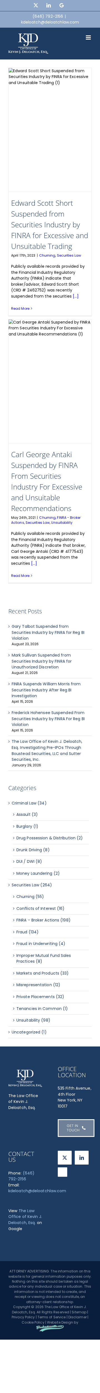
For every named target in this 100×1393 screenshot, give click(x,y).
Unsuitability (61, 522)
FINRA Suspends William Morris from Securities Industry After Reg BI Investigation (46, 690)
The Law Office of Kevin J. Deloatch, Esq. (25, 1216)
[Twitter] (65, 1158)
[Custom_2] (62, 1172)
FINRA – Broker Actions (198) (43, 920)
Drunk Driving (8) (33, 850)
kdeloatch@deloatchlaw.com (50, 22)
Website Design (60, 1322)
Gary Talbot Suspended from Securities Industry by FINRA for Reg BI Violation (48, 632)
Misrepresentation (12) (38, 985)
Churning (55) (30, 896)
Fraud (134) (27, 932)
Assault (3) (27, 814)
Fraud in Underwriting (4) (41, 943)
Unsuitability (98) (33, 1020)
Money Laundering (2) (38, 873)
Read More (20, 308)
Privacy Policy (23, 1317)
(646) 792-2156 (21, 1176)
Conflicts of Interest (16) (40, 908)
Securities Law (69, 255)
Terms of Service (52, 1317)
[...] (76, 296)
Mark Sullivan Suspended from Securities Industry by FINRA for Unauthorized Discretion (42, 661)
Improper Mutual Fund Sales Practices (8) (43, 958)
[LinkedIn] (82, 1158)
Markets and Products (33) (42, 973)
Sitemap (79, 1312)
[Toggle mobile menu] (89, 37)
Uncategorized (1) (29, 1032)
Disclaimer (77, 1317)
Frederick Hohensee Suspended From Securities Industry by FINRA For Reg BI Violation (48, 718)
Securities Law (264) (32, 885)
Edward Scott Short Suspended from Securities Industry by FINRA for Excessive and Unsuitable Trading (49, 224)
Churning (47, 255)
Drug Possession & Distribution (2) (49, 838)
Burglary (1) (27, 826)
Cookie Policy (33, 1322)
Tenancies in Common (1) (42, 1008)
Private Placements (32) (40, 996)
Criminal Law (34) (29, 803)
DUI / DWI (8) (29, 861)
